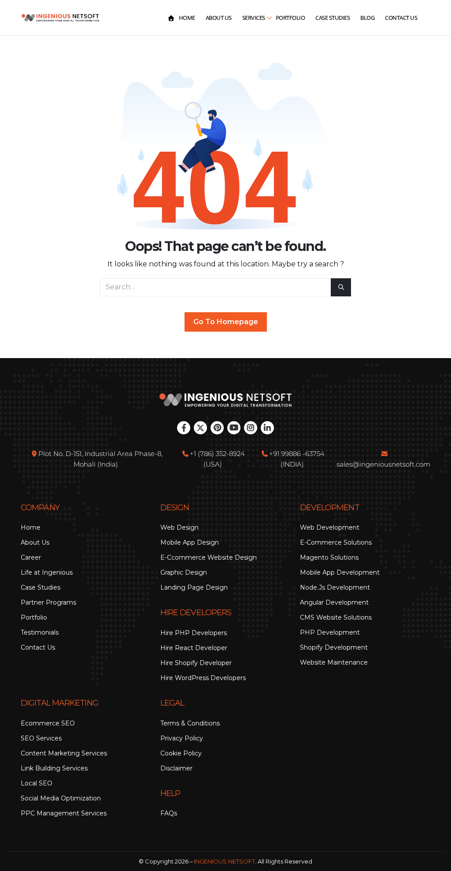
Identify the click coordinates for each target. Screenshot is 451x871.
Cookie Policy (181, 753)
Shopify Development (334, 647)
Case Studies (332, 18)
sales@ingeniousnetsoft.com (383, 464)
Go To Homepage (225, 322)
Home (187, 18)
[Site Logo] (60, 18)
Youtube (233, 427)
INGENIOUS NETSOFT (224, 861)
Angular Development (334, 602)
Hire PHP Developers (193, 633)
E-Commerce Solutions (336, 542)
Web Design (179, 527)
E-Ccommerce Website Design (208, 557)
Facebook (183, 427)
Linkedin (267, 427)
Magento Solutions (329, 557)
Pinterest (217, 427)
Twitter (200, 427)
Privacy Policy (181, 738)
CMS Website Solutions (336, 617)
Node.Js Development (335, 587)
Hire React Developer (193, 648)
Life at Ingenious (47, 572)
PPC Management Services (64, 813)
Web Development (329, 527)
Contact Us (401, 18)
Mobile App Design (189, 542)
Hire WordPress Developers (203, 678)
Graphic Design (183, 572)
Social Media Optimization (61, 798)
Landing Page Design (194, 587)
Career (31, 557)
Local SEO (36, 783)
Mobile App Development (340, 572)
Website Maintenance (334, 662)
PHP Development (330, 632)
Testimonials (40, 632)
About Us (219, 18)
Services (253, 18)
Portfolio (290, 18)
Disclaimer (176, 768)
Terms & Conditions (190, 723)
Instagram (250, 427)
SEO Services (41, 738)
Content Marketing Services (64, 753)
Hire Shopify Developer (196, 663)
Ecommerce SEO (48, 723)
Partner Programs (48, 602)
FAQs (168, 813)
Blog (367, 18)
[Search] (341, 287)
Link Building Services (54, 768)
